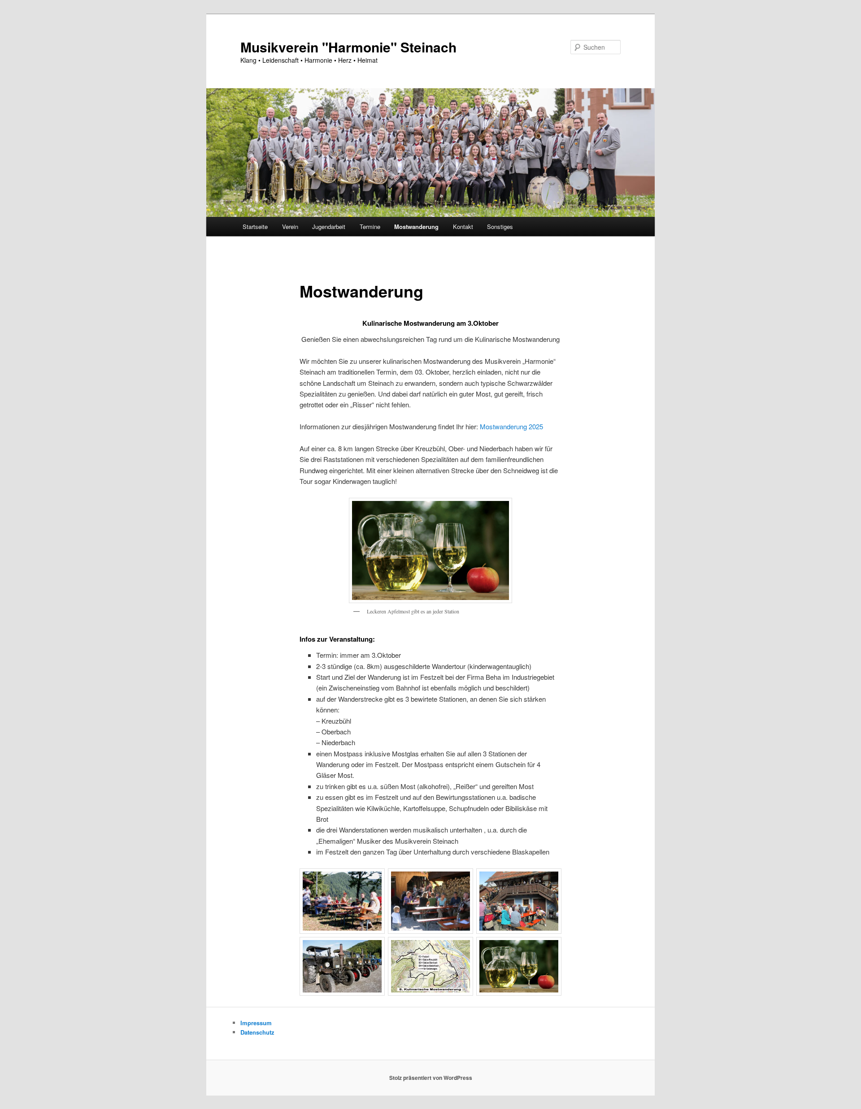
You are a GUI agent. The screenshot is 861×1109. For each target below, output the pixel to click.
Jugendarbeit (328, 226)
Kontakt (463, 226)
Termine (370, 226)
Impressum (256, 1022)
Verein (290, 226)
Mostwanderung (416, 226)
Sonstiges (500, 226)
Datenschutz (257, 1032)
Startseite (255, 226)
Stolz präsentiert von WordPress (430, 1078)
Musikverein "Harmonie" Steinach (348, 46)
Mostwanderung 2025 (511, 426)
